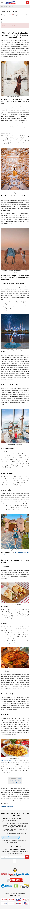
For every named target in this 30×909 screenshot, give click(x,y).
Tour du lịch (4, 6)
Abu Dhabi (10, 6)
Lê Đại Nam (18, 818)
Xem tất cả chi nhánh (11, 837)
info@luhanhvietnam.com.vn (17, 849)
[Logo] (10, 2)
